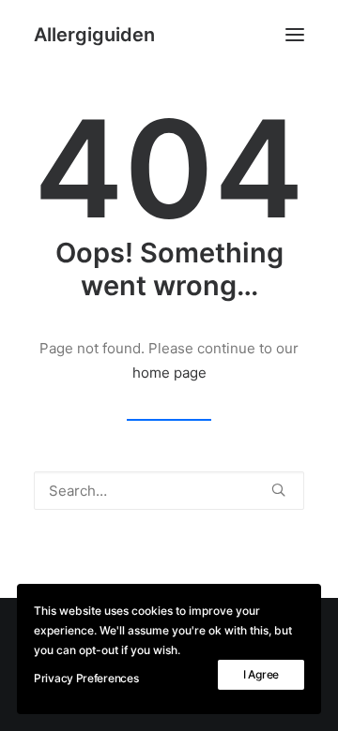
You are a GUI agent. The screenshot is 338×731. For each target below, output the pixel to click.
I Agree (261, 674)
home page (169, 372)
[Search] (169, 490)
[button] (295, 34)
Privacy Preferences (86, 678)
